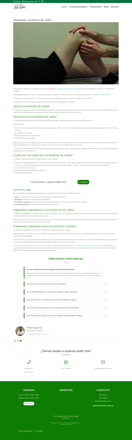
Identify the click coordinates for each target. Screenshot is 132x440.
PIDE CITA (29, 403)
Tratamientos (96, 7)
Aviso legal (38, 431)
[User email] (20, 341)
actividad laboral (105, 95)
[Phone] (15, 341)
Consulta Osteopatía (78, 7)
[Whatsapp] (18, 341)
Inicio (64, 7)
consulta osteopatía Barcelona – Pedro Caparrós (36, 245)
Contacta (83, 182)
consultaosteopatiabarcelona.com (38, 334)
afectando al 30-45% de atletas (67, 89)
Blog (106, 7)
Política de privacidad (25, 431)
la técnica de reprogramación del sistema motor (88, 245)
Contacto (115, 7)
